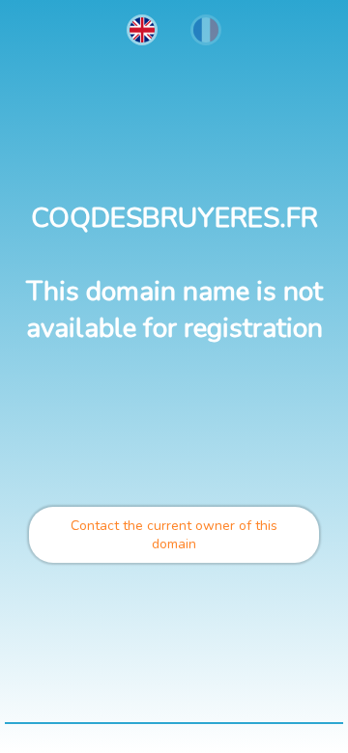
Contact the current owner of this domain (174, 534)
